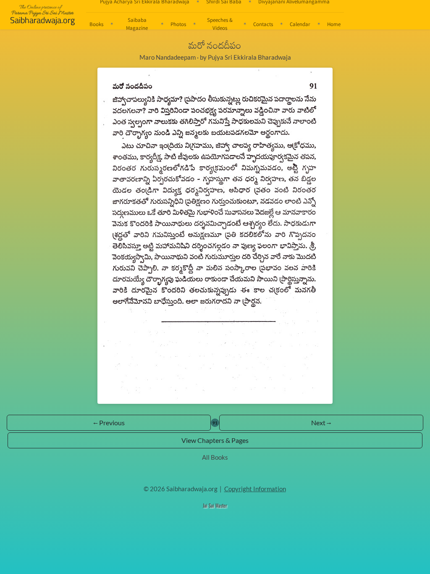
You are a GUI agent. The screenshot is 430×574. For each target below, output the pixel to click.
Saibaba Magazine (137, 23)
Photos (178, 24)
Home (334, 24)
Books (96, 24)
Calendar (300, 24)
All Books (215, 457)
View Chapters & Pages (215, 440)
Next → (321, 423)
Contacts (263, 24)
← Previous (109, 423)
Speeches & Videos (220, 23)
